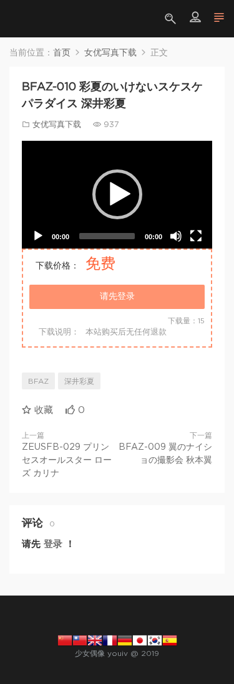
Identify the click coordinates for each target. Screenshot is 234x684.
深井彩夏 (79, 381)
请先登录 (117, 296)
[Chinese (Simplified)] (64, 640)
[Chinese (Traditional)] (79, 640)
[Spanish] (169, 640)
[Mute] (176, 236)
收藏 (42, 410)
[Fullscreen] (196, 236)
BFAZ (38, 381)
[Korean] (154, 640)
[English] (94, 640)
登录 (53, 544)
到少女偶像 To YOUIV (28, 18)
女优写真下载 (56, 125)
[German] (124, 640)
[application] (117, 195)
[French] (109, 640)
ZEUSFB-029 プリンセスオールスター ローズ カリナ (67, 460)
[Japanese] (139, 640)
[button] (117, 194)
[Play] (38, 236)
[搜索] (172, 18)
